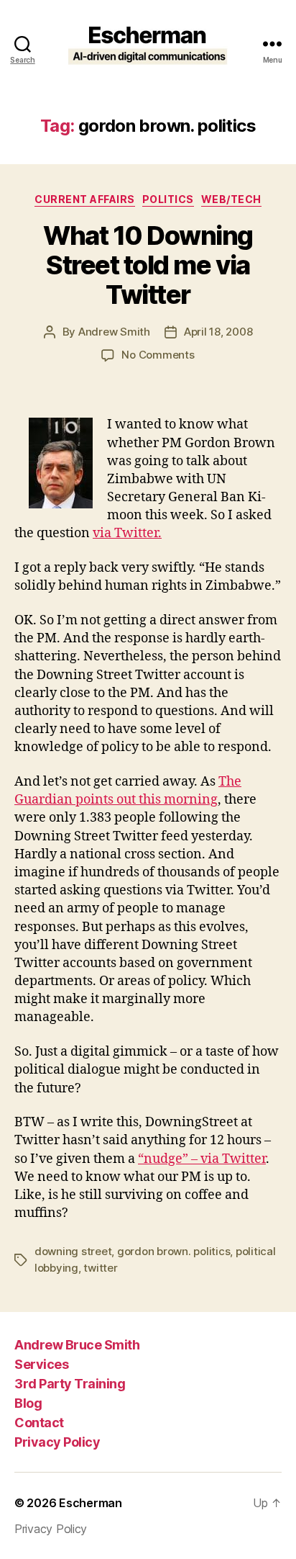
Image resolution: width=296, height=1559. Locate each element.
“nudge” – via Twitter (202, 1159)
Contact (39, 1422)
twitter (100, 1268)
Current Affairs (84, 199)
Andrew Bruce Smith (76, 1344)
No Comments (157, 354)
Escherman (90, 1503)
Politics (168, 199)
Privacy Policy (57, 1442)
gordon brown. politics (173, 1251)
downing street (72, 1251)
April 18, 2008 (218, 331)
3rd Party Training (69, 1383)
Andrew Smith (114, 331)
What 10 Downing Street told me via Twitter (148, 265)
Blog (28, 1403)
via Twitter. (127, 533)
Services (41, 1364)
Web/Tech (231, 199)
